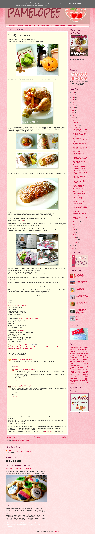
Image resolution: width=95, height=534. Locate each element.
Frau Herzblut (20, 331)
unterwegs (85, 382)
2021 (73, 105)
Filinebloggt (14, 359)
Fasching (86, 354)
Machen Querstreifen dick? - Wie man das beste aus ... (80, 214)
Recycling (85, 371)
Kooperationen (72, 26)
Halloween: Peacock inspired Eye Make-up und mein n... (80, 144)
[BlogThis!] (32, 344)
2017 (73, 115)
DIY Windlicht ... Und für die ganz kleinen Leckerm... (80, 169)
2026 (73, 92)
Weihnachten (24, 349)
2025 (73, 95)
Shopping (18, 349)
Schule (79, 373)
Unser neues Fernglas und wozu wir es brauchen (19, 451)
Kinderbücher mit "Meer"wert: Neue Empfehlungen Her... (80, 154)
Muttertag (85, 369)
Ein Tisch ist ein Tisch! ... (79, 201)
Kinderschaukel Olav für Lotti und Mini (80, 218)
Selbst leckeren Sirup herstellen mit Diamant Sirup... (79, 181)
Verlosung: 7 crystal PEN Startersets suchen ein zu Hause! (82, 296)
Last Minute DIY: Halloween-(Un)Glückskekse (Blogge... (80, 130)
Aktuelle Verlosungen (46, 26)
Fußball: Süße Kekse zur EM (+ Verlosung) (18, 469)
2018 (73, 113)
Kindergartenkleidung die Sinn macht (79, 177)
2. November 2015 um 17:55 (24, 386)
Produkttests (11, 349)
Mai (74, 232)
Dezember (76, 122)
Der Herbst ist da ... (78, 151)
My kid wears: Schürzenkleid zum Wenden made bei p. (81, 275)
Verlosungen (74, 380)
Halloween (35, 347)
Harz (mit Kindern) (78, 191)
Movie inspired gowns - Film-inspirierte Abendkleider (80, 158)
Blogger (57, 531)
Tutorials (86, 377)
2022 (73, 103)
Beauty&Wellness (75, 348)
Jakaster (37, 297)
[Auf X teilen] (34, 344)
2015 (73, 120)
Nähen (61, 347)
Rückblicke (73, 373)
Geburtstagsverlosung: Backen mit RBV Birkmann (81, 303)
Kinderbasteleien (75, 365)
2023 (73, 100)
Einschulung (80, 354)
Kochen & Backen (54, 347)
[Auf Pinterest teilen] (36, 344)
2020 (73, 108)
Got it (79, 4)
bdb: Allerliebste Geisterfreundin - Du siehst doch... (80, 140)
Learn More (72, 4)
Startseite (20, 26)
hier (23, 220)
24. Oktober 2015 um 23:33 (25, 359)
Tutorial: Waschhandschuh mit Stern (81, 318)
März (74, 237)
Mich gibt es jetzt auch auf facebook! (81, 281)
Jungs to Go (76, 211)
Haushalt (73, 362)
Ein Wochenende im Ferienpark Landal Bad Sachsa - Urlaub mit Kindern (81, 311)
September (76, 222)
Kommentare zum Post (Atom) (21, 441)
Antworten (14, 363)
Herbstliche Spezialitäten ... (80, 189)
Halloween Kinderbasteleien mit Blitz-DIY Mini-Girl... (80, 165)
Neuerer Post (11, 437)
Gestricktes (26, 347)
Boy (74, 349)
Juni (74, 230)
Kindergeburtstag (74, 367)
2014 (73, 245)
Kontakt (56, 26)
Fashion (72, 355)
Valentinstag (74, 378)
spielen (79, 382)
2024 (73, 97)
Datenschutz (11, 26)
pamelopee (18, 369)
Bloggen (85, 347)
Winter (30, 349)
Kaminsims (85, 363)
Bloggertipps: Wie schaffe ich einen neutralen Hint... (80, 148)
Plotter (79, 371)
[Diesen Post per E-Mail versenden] (31, 344)
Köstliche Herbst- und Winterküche (28, 318)
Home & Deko (46, 347)
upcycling (72, 383)
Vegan (86, 378)
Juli (74, 227)
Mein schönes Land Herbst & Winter (18, 306)
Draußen (85, 352)
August (75, 224)
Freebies (79, 355)
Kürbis (79, 369)
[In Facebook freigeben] (35, 344)
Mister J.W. (11, 450)
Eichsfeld (72, 354)
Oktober (75, 128)
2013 (73, 248)
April (74, 235)
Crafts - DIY (75, 351)
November (76, 125)
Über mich (28, 26)
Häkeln (31, 347)
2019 (73, 110)
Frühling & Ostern (79, 357)
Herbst (40, 347)
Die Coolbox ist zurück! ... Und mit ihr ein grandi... (80, 173)
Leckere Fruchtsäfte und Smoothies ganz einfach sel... (80, 207)
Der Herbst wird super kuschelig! (79, 194)
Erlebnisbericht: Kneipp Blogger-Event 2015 (79, 161)
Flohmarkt (36, 26)
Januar (75, 242)
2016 (73, 118)
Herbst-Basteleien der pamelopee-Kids (78, 185)
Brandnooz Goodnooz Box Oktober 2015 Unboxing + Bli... (80, 135)
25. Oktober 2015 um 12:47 (30, 369)
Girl (78, 359)
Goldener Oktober (77, 204)
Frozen (86, 355)
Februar (75, 240)
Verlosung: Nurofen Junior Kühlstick (80, 289)
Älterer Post (63, 437)
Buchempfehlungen (17, 347)
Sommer (73, 376)
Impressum (63, 26)
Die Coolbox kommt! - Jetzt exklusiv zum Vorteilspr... (80, 198)
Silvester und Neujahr (79, 375)
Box (71, 350)
